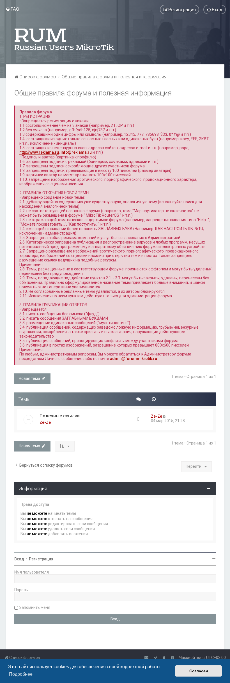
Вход (19, 559)
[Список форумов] (64, 39)
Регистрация (41, 559)
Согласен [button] (198, 671)
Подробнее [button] (21, 674)
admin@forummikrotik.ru (133, 358)
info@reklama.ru (76, 152)
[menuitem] (12, 9)
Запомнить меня (34, 607)
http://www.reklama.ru (39, 152)
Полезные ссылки (60, 415)
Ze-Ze (45, 422)
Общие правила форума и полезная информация (93, 93)
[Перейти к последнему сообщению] (165, 416)
